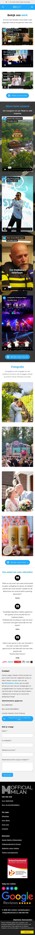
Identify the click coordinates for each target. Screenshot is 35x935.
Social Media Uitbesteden (12, 840)
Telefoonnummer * (9, 750)
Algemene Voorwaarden (22, 920)
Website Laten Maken (10, 848)
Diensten (5, 816)
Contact (5, 829)
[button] (31, 662)
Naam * (4, 731)
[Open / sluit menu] (32, 7)
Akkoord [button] (27, 932)
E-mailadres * (7, 740)
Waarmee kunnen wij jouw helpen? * (15, 760)
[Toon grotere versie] (17, 402)
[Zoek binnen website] (3, 7)
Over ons (5, 825)
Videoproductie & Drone (11, 844)
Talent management (10, 852)
